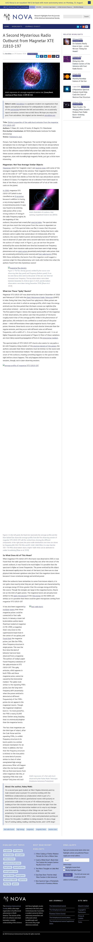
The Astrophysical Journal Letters (59, 917)
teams (12, 609)
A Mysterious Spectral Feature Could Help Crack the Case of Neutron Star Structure (81, 93)
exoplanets (7, 851)
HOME (6, 26)
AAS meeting (18, 851)
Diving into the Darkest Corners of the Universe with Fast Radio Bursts (81, 65)
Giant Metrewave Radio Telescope (39, 297)
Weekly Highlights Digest (73, 870)
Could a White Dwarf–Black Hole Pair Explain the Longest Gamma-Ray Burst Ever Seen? (47, 862)
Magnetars (7, 168)
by (24, 606)
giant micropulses (20, 596)
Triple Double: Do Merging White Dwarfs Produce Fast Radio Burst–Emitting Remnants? (80, 112)
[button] (89, 2)
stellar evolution (9, 859)
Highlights (17, 26)
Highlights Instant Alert (73, 867)
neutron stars (40, 168)
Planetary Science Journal (57, 914)
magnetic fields (41, 829)
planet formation (19, 867)
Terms (80, 922)
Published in (15, 137)
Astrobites (8, 54)
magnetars (30, 829)
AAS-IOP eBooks (24, 7)
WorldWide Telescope (78, 7)
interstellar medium (50, 338)
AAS (6, 7)
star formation (8, 855)
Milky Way (7, 884)
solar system (20, 855)
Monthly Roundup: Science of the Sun (79, 79)
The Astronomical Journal (57, 906)
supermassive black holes (12, 863)
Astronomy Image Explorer (49, 7)
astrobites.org (49, 115)
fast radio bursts (45, 254)
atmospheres (20, 876)
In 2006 (6, 190)
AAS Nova (32, 7)
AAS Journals (12, 7)
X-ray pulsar (19, 196)
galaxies (15, 884)
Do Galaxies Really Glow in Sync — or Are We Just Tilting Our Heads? (80, 47)
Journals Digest (32, 26)
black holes (7, 867)
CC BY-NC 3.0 (27, 95)
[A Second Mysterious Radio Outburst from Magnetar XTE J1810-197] (31, 76)
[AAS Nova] (31, 16)
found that (7, 638)
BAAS (18, 7)
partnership (14, 109)
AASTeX (39, 7)
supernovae (22, 880)
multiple (6, 609)
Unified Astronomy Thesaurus (65, 7)
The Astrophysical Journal (57, 910)
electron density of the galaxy (44, 346)
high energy (20, 829)
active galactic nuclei (10, 871)
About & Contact (83, 906)
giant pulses (23, 251)
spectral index (36, 222)
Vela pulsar (36, 596)
